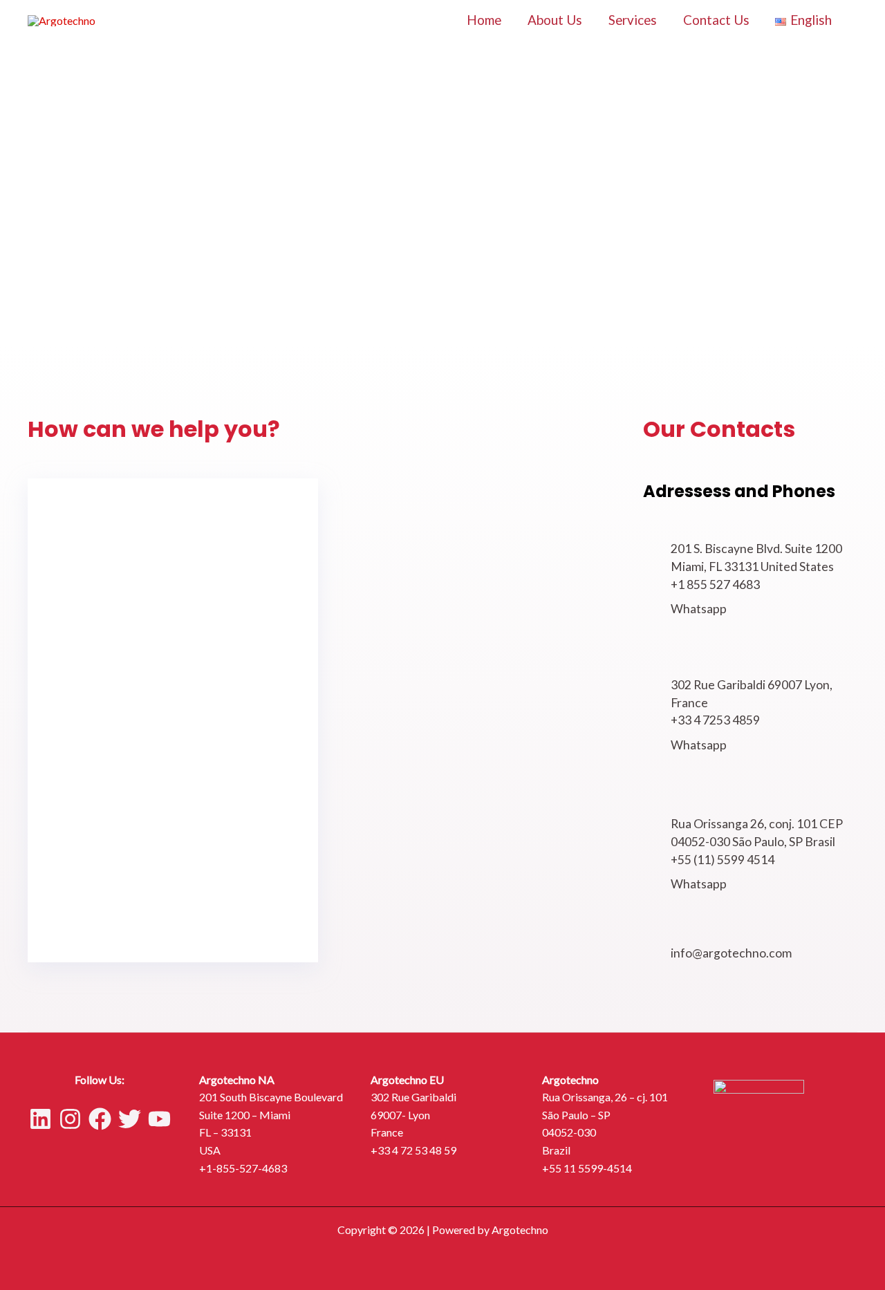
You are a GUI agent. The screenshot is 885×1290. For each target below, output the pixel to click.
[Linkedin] (40, 1118)
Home (484, 20)
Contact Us (716, 20)
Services (632, 20)
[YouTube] (159, 1118)
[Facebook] (99, 1118)
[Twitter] (129, 1118)
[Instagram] (70, 1118)
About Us (555, 20)
